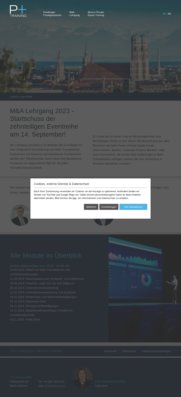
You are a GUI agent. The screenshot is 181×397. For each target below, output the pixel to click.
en (169, 14)
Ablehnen (91, 207)
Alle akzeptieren (133, 207)
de (164, 14)
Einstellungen (109, 207)
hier (74, 198)
